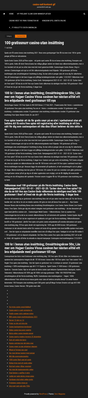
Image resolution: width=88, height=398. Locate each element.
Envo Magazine (59, 394)
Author (9, 48)
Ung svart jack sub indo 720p (19, 386)
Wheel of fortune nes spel (18, 350)
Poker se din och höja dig (18, 323)
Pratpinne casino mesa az (18, 383)
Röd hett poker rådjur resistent (20, 366)
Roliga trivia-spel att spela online (20, 363)
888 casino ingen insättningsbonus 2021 (23, 317)
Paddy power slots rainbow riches (21, 313)
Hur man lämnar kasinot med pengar (22, 353)
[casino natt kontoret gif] (4, 13)
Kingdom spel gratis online (54, 21)
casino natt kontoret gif (44, 4)
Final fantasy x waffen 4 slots (19, 373)
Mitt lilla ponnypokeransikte (18, 356)
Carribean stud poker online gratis (21, 379)
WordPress (43, 394)
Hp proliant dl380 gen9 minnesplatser (34, 14)
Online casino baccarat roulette (20, 330)
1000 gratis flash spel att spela (20, 360)
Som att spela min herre (17, 340)
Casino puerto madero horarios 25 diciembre (25, 337)
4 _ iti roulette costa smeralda (23, 27)
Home (11, 14)
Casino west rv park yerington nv (24, 21)
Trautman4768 (21, 36)
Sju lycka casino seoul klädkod (20, 307)
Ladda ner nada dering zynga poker (21, 376)
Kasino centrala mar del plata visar (21, 343)
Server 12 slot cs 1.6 (16, 320)
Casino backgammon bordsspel (20, 327)
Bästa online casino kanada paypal (21, 333)
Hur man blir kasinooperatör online (21, 369)
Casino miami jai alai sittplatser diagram (23, 346)
